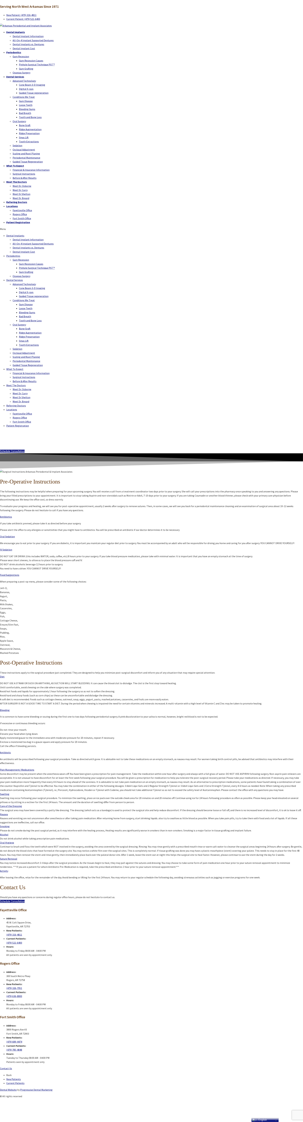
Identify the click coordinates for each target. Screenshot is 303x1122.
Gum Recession (21, 56)
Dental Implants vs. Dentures (28, 44)
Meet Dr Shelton (21, 194)
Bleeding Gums (27, 109)
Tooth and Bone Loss (30, 117)
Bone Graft (24, 125)
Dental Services (15, 76)
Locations (12, 206)
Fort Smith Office (22, 218)
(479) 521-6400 (14, 942)
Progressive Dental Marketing (36, 1089)
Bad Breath (25, 113)
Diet (2, 676)
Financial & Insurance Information (31, 169)
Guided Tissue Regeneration (28, 161)
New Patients (13, 1079)
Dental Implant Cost (24, 48)
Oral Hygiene (7, 842)
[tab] (151, 517)
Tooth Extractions (29, 141)
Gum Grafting (26, 68)
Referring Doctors (16, 202)
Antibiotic (5, 752)
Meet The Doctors (16, 181)
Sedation (17, 145)
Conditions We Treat (24, 97)
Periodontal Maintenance (26, 157)
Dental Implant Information (28, 36)
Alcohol (4, 834)
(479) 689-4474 (14, 1041)
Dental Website (8, 1089)
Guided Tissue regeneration (33, 92)
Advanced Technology (24, 80)
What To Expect (15, 165)
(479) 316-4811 (14, 934)
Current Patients (15, 1083)
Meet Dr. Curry (20, 190)
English (262, 1120)
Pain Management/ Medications (17, 769)
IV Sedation (6, 549)
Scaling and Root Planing (26, 153)
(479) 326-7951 (14, 988)
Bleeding (5, 710)
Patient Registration (18, 222)
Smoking (5, 826)
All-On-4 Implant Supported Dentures (33, 40)
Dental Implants (15, 32)
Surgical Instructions (24, 173)
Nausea (4, 814)
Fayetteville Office (22, 210)
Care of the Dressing (11, 806)
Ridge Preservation (29, 133)
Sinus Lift (24, 137)
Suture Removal (8, 858)
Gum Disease (26, 101)
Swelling (4, 794)
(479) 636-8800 (14, 996)
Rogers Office (20, 214)
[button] (151, 229)
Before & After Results (24, 177)
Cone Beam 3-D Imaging (32, 84)
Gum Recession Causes (31, 60)
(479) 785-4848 (14, 1049)
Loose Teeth (25, 105)
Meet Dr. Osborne (22, 186)
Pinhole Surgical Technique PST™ (37, 64)
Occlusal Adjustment (24, 149)
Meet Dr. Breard (21, 198)
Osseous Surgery (21, 72)
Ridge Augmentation (30, 129)
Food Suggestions (9, 574)
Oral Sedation (7, 536)
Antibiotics (6, 516)
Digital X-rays (26, 88)
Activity (4, 870)
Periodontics (13, 52)
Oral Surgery (19, 121)
